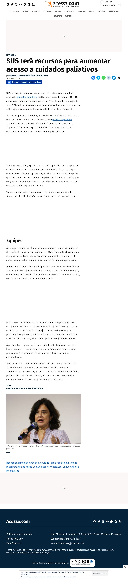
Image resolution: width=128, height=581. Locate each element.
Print (119, 78)
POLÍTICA (81, 11)
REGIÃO (26, 11)
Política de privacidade (19, 534)
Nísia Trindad (32, 388)
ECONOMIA (47, 11)
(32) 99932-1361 (72, 538)
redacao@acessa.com (72, 543)
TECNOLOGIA (113, 11)
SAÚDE (91, 11)
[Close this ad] (125, 567)
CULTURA (101, 11)
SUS (41, 388)
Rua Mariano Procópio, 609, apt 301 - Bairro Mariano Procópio (86, 534)
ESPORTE (35, 11)
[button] (93, 78)
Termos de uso (14, 538)
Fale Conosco (13, 543)
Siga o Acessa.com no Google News (26, 82)
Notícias (11, 55)
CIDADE (16, 11)
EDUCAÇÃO (58, 16)
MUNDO (58, 11)
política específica (62, 119)
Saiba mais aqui (69, 577)
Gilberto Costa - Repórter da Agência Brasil (29, 76)
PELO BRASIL (69, 11)
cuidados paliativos (27, 96)
